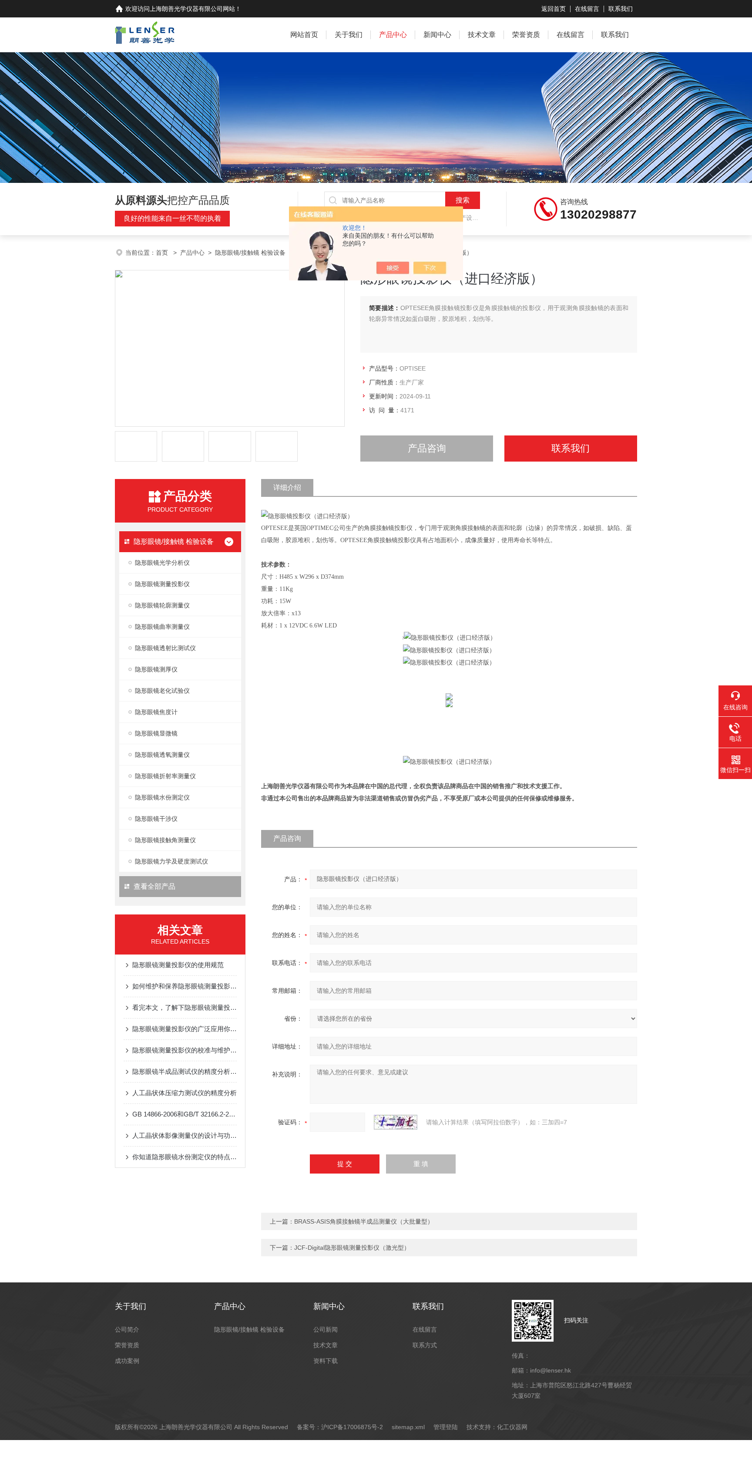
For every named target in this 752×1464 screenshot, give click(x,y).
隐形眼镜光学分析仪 (162, 562)
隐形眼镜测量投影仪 (162, 583)
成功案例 (127, 1360)
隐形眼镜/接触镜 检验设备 (250, 252)
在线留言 (587, 8)
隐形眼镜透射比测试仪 (165, 647)
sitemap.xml (408, 1427)
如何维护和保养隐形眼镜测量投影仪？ (184, 986)
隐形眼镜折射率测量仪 (165, 775)
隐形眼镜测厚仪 (156, 669)
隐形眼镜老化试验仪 (162, 690)
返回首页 (553, 8)
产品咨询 (427, 448)
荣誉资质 (526, 34)
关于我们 (349, 34)
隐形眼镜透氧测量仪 (162, 754)
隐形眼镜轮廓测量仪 (162, 605)
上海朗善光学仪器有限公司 (186, 8)
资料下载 (325, 1360)
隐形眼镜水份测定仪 (162, 797)
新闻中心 (437, 34)
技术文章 (482, 34)
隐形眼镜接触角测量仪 (165, 840)
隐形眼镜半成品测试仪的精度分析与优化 (184, 1071)
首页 (163, 252)
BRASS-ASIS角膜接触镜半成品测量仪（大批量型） (363, 1221)
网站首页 (304, 34)
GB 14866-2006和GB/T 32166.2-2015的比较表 (184, 1114)
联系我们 (620, 8)
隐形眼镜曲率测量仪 (162, 626)
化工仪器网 (512, 1427)
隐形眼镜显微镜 (156, 733)
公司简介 (127, 1329)
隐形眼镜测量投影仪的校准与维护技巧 (184, 1050)
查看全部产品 (154, 886)
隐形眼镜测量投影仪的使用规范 (178, 964)
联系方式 (425, 1345)
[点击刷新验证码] (395, 1122)
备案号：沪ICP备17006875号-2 (340, 1427)
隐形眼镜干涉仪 (156, 818)
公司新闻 (325, 1329)
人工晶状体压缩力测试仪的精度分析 (184, 1092)
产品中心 (393, 34)
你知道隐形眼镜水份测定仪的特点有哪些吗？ (184, 1156)
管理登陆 (445, 1427)
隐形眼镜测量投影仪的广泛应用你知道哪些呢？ (184, 1028)
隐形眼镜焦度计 (156, 711)
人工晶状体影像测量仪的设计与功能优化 (184, 1135)
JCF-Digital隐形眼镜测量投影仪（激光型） (352, 1247)
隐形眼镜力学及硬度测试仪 (171, 861)
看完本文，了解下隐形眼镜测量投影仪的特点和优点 (184, 1007)
